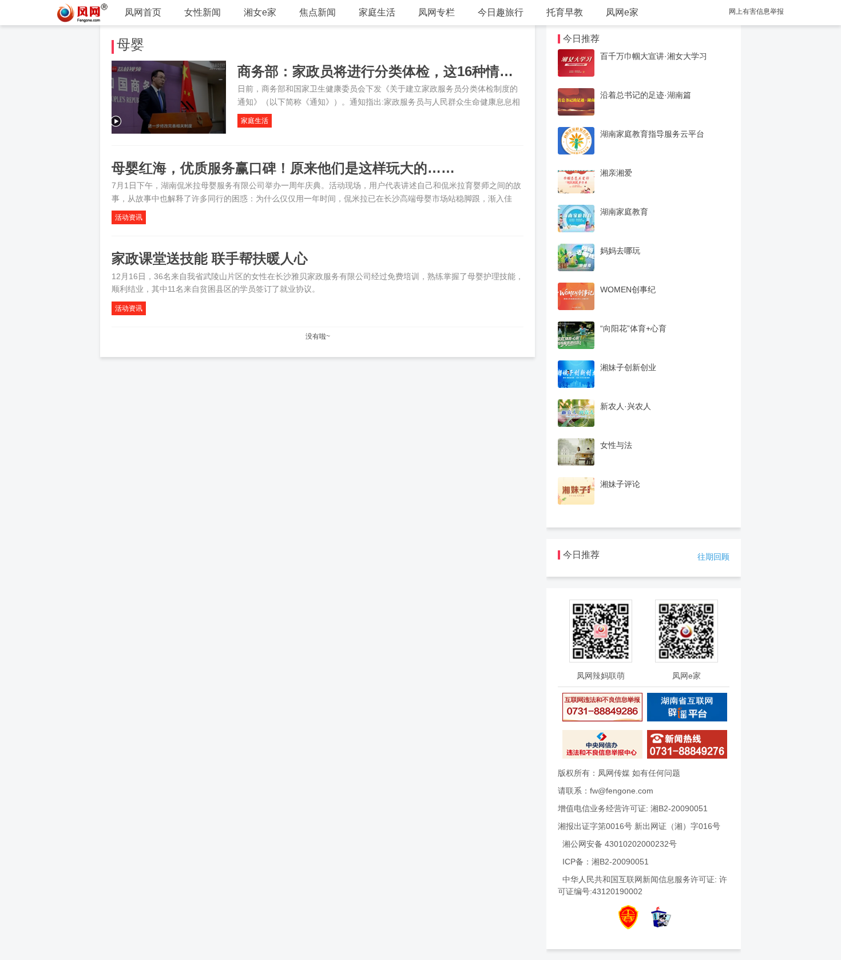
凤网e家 (622, 12)
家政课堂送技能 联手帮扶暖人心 (210, 258)
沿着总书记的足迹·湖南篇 (645, 95)
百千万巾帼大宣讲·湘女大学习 (653, 56)
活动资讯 (128, 217)
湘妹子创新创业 (628, 367)
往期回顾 (713, 556)
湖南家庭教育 (624, 211)
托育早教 (564, 12)
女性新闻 (202, 12)
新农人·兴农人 (625, 406)
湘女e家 (260, 12)
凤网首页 (143, 12)
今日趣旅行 (500, 12)
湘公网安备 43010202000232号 (619, 843)
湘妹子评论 (620, 484)
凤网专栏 (436, 12)
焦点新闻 (317, 12)
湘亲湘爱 (616, 172)
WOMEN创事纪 (628, 289)
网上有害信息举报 (756, 11)
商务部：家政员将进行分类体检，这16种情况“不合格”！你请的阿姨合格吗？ (471, 71)
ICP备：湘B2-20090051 (605, 861)
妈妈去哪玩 (620, 250)
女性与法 (616, 445)
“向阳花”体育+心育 (633, 328)
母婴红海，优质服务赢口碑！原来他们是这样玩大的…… (283, 168)
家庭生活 (377, 12)
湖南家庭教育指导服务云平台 (652, 133)
